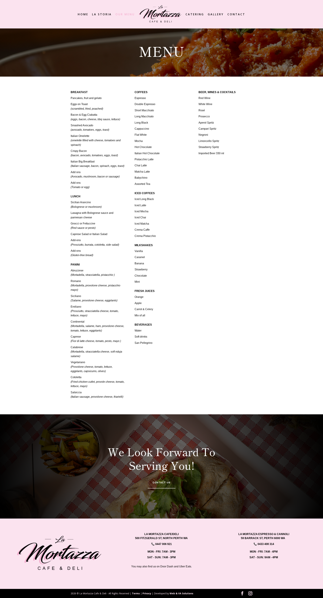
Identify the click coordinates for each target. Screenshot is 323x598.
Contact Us (161, 482)
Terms (136, 593)
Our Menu (125, 14)
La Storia (102, 14)
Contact (236, 14)
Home (83, 14)
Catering (195, 14)
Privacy (146, 593)
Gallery (216, 14)
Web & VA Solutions (181, 593)
